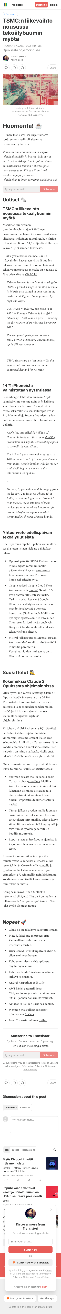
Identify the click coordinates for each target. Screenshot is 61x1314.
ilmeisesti (15, 579)
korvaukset (45, 998)
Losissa (29, 1014)
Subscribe (41, 4)
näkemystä (9, 896)
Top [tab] (7, 1149)
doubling (50, 437)
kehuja (49, 1004)
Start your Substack (21, 1298)
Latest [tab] (15, 1149)
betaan (32, 955)
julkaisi (23, 638)
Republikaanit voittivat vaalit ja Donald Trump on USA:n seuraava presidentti (22, 1192)
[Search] (55, 1149)
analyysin (47, 622)
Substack (14, 1306)
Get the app (47, 1298)
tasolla (37, 656)
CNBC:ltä (31, 274)
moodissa (34, 781)
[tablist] (17, 1107)
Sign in (54, 4)
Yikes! (6, 1200)
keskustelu (25, 977)
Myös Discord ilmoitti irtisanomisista (18, 1161)
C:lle (42, 982)
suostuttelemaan (47, 930)
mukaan (38, 397)
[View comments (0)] (14, 67)
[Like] (6, 67)
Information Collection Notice (37, 1066)
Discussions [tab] (28, 1149)
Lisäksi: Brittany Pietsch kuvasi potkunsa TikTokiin (20, 1169)
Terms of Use (46, 1062)
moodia (44, 865)
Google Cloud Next (40, 585)
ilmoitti (33, 590)
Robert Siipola (18, 56)
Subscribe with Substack (33, 1262)
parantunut (43, 570)
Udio (50, 951)
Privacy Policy (41, 1277)
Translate (10, 14)
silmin (29, 966)
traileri (43, 1020)
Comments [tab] (11, 1107)
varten (27, 945)
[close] (51, 1209)
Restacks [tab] (25, 1107)
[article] (30, 1169)
